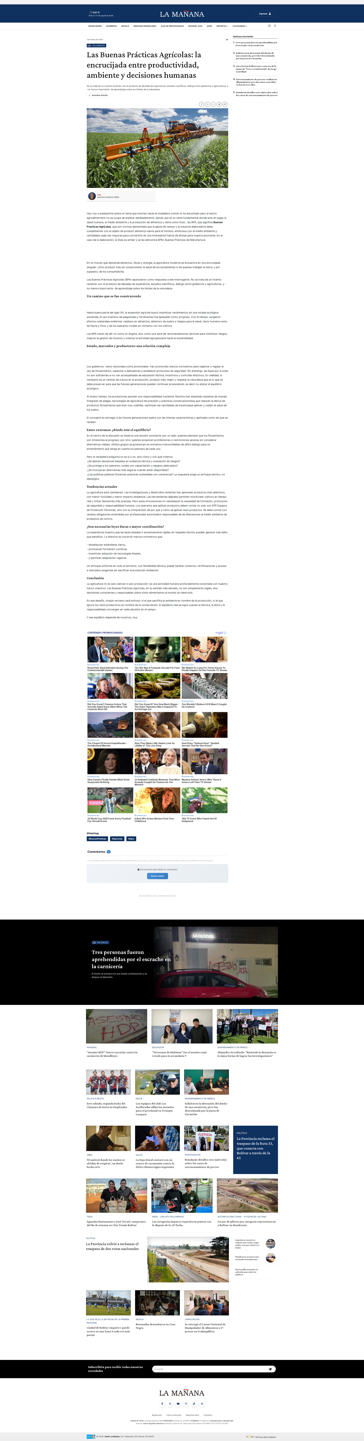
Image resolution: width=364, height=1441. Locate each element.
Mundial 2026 (195, 26)
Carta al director (173, 1415)
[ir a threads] (202, 1404)
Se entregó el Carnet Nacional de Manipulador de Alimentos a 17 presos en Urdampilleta (205, 1328)
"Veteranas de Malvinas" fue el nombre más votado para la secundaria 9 (179, 1054)
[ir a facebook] (162, 1404)
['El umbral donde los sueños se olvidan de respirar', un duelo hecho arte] (108, 1138)
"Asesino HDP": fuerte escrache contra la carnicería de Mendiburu (112, 1054)
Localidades (239, 26)
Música (125, 26)
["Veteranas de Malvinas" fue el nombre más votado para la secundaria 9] (182, 1026)
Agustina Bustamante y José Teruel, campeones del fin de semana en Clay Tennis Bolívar (116, 1223)
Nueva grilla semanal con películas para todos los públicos (246, 1272)
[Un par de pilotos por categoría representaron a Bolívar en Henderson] (247, 1195)
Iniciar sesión (157, 876)
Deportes (222, 26)
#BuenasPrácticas (97, 838)
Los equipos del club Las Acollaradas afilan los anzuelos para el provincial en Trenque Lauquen (155, 1109)
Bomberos (111, 26)
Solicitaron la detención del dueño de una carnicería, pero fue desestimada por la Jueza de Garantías (255, 55)
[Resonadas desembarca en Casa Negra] (157, 1302)
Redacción (157, 1415)
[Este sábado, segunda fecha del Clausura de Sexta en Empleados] (108, 1082)
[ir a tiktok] (194, 1404)
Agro (209, 26)
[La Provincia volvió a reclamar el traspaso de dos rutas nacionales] (188, 1259)
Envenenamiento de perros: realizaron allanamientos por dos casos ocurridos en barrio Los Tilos (256, 82)
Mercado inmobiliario (145, 26)
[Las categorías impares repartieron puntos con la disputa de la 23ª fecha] (182, 1195)
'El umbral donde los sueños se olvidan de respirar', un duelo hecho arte (106, 1163)
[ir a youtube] (178, 1404)
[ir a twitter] (170, 1404)
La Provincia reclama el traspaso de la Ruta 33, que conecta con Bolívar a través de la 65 (255, 1148)
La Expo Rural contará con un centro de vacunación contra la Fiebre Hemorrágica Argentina (155, 1163)
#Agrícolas (117, 838)
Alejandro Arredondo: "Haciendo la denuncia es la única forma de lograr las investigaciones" (247, 1054)
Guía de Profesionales (172, 26)
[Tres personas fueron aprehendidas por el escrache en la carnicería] (214, 962)
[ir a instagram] (186, 1404)
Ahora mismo (95, 26)
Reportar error (192, 1415)
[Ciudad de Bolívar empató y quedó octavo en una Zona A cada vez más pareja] (108, 1302)
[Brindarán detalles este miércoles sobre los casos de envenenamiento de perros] (206, 1138)
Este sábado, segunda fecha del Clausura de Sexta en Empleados (107, 1105)
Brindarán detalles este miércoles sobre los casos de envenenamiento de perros (206, 1163)
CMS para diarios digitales (265, 1437)
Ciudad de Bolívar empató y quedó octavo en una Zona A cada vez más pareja (108, 1331)
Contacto (208, 1415)
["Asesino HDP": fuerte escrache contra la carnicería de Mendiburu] (116, 1026)
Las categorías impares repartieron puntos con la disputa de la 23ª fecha (181, 1223)
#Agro (131, 838)
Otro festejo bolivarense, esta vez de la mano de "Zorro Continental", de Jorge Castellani (256, 69)
